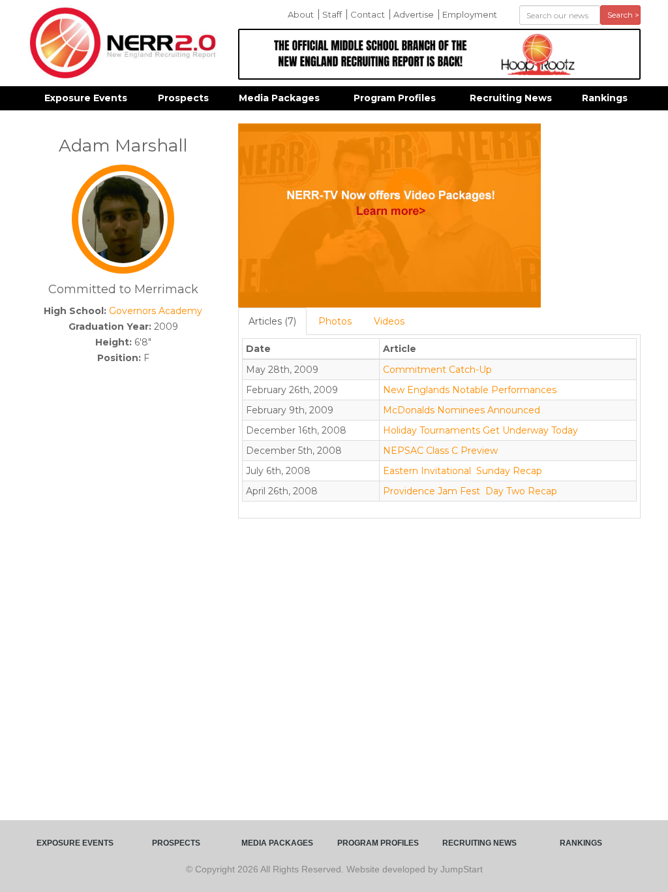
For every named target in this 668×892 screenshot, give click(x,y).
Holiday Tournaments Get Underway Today (480, 430)
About (301, 14)
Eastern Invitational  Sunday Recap (462, 471)
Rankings (605, 98)
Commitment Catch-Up (437, 369)
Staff (332, 14)
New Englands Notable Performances (469, 390)
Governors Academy (155, 311)
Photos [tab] (335, 321)
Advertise (413, 14)
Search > (623, 15)
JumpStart (461, 869)
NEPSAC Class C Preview (440, 450)
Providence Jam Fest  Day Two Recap (470, 491)
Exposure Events (85, 98)
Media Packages (279, 98)
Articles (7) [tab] (272, 321)
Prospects (183, 98)
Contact (367, 14)
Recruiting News (511, 98)
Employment (469, 14)
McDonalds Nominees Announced (461, 410)
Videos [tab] (389, 321)
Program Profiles (395, 98)
